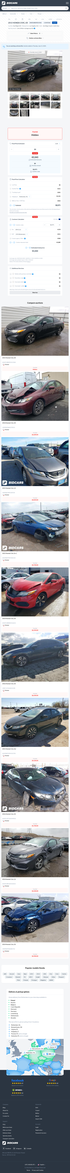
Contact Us (6, 1116)
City (51, 974)
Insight (38, 977)
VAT (13, 234)
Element (18, 977)
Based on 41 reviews (17, 1085)
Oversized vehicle (19, 282)
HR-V (30, 977)
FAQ (4, 1124)
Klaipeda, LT (15, 1031)
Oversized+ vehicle (20, 286)
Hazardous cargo (19, 278)
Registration (38, 1130)
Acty (19, 974)
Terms (28, 1170)
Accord (12, 974)
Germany (13, 1011)
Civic (31, 14)
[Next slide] (59, 71)
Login (37, 1127)
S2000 (51, 980)
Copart (54, 22)
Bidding (22, 123)
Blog (4, 1107)
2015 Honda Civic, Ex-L (9, 553)
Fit (25, 977)
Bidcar (37, 1116)
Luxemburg (14, 1013)
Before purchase (7, 1127)
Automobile (13, 14)
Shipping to (15, 196)
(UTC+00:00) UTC (30, 1164)
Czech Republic (15, 1007)
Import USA (38, 1119)
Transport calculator (8, 1138)
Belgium (13, 1005)
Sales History (35, 33)
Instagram (19, 1148)
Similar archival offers (35, 38)
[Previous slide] (11, 71)
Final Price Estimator (18, 143)
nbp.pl (28, 261)
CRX (44, 974)
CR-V (31, 974)
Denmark (13, 1009)
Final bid (35, 153)
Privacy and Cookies (37, 1170)
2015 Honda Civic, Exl (9, 749)
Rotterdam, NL (15, 1025)
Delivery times (7, 1133)
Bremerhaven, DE (16, 1027)
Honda (23, 14)
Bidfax (37, 1113)
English (42, 1164)
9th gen (40, 14)
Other (53, 977)
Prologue (34, 980)
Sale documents (7, 1136)
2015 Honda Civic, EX (9, 358)
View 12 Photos (16, 89)
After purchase (7, 1130)
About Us (5, 1110)
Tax (13, 229)
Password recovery (40, 1133)
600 (5, 974)
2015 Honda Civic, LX (9, 488)
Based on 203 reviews (17, 1095)
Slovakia (13, 1018)
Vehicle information (48, 123)
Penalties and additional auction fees (18, 212)
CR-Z (38, 974)
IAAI (36, 1107)
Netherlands (15, 1015)
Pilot (18, 980)
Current (4, 8)
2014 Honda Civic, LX (9, 879)
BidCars (5, 14)
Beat (25, 974)
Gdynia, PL (14, 1029)
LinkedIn (29, 1148)
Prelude (26, 980)
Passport (61, 977)
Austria (13, 1002)
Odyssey (45, 977)
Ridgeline (43, 980)
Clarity (64, 974)
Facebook (8, 1148)
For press (5, 1113)
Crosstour (9, 977)
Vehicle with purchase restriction (23, 274)
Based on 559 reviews (52, 1085)
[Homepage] (9, 3)
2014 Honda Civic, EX (9, 423)
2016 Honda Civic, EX (9, 683)
